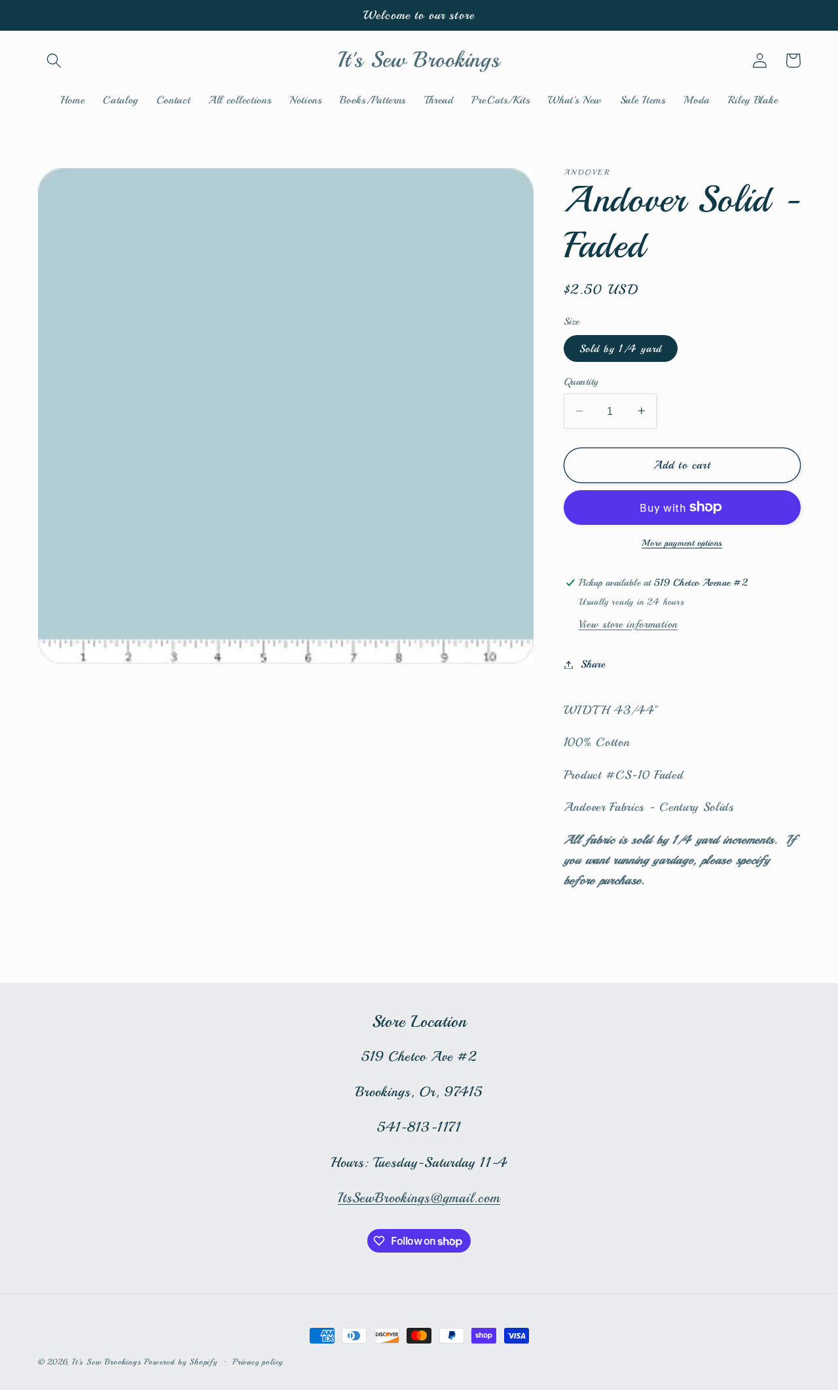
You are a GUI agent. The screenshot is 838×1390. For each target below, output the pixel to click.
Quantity (581, 381)
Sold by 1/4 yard (620, 348)
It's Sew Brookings (106, 1362)
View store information (628, 624)
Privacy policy (257, 1362)
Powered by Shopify (180, 1362)
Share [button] (593, 664)
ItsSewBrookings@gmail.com (419, 1197)
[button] (54, 60)
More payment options (682, 542)
